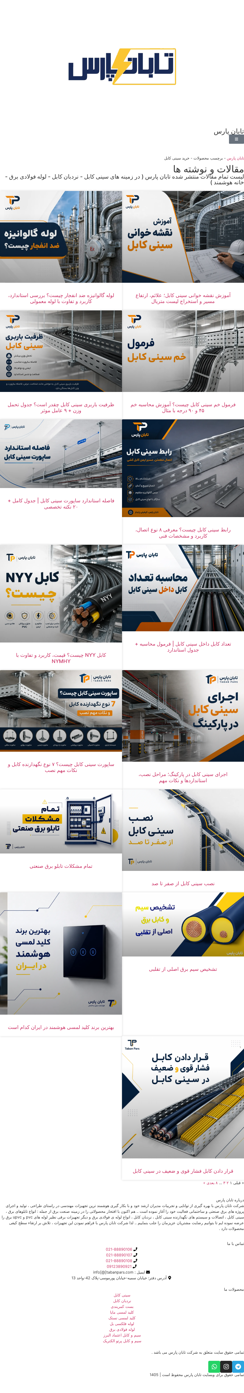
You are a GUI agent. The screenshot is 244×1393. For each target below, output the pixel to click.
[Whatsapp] (214, 1367)
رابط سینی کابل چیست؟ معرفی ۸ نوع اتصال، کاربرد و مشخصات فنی (183, 533)
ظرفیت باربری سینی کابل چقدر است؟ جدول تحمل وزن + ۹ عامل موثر (61, 407)
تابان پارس (235, 158)
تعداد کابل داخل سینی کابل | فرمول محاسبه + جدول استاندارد (183, 647)
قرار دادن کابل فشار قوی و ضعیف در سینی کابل (183, 1171)
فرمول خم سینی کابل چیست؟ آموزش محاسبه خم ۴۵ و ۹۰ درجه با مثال (183, 407)
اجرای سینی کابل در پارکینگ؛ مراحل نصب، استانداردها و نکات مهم (183, 777)
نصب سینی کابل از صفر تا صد (183, 883)
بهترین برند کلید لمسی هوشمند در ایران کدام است (61, 1027)
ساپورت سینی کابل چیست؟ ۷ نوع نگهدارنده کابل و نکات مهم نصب (61, 767)
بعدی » (208, 1182)
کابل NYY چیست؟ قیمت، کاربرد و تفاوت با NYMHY (61, 658)
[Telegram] (238, 1367)
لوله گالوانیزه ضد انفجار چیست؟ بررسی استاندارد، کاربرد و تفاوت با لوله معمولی (61, 298)
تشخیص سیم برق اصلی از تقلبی (183, 969)
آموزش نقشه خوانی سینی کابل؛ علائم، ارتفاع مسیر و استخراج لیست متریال (183, 298)
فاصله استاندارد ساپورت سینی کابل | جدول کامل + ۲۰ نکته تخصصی (61, 503)
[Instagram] (226, 1367)
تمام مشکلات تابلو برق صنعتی (61, 866)
